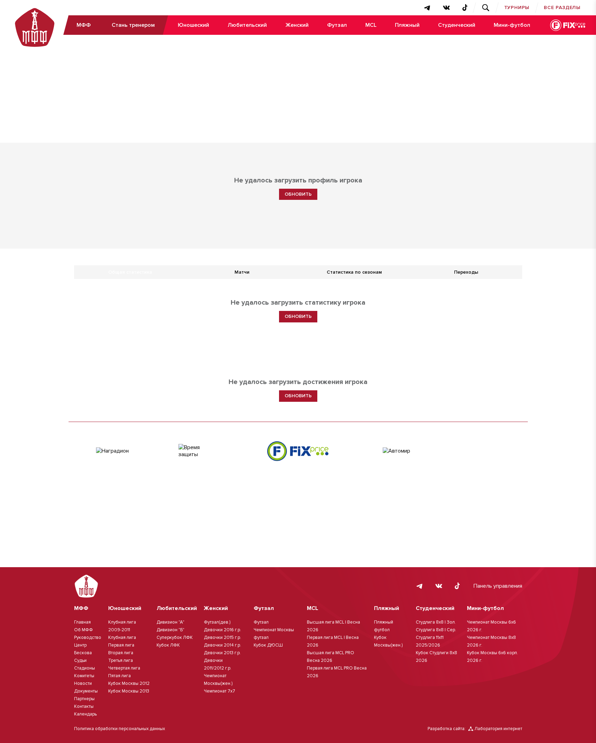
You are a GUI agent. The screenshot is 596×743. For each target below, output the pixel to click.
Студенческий (456, 25)
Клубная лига (122, 637)
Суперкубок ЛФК (175, 637)
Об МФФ (83, 630)
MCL (370, 25)
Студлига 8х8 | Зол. (436, 622)
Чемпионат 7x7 (219, 691)
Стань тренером (133, 25)
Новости (83, 683)
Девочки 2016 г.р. (222, 630)
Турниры (517, 7)
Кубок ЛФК (168, 645)
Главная (82, 622)
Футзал (337, 25)
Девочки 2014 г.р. (222, 645)
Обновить (298, 194)
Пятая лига (119, 676)
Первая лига (121, 645)
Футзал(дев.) (217, 622)
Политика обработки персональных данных (119, 729)
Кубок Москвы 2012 (129, 683)
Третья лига (120, 660)
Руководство (87, 637)
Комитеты (84, 676)
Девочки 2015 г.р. (222, 637)
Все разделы (562, 7)
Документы (86, 691)
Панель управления (498, 586)
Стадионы (84, 668)
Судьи (80, 660)
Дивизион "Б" (170, 630)
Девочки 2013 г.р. (222, 653)
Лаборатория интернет (498, 729)
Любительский (247, 25)
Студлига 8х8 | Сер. (436, 630)
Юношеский (193, 25)
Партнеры (84, 699)
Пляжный (407, 25)
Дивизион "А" (170, 622)
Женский (297, 25)
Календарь (85, 714)
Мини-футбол (512, 25)
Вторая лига (120, 653)
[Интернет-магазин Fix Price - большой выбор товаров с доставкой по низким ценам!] (298, 451)
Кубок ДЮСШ (268, 645)
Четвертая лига (124, 668)
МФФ (84, 25)
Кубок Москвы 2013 (128, 691)
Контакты (84, 706)
